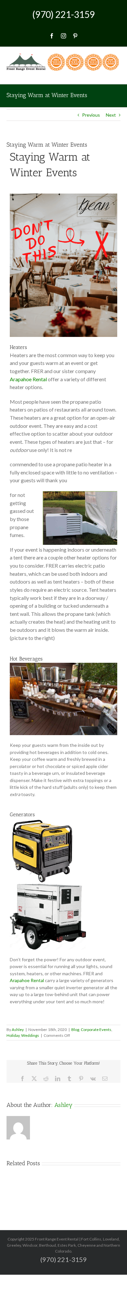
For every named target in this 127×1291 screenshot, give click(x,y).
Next (111, 115)
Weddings (30, 1035)
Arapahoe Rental (28, 379)
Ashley (18, 1029)
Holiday (13, 1035)
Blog (75, 1029)
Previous (91, 115)
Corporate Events (96, 1029)
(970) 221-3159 (63, 14)
